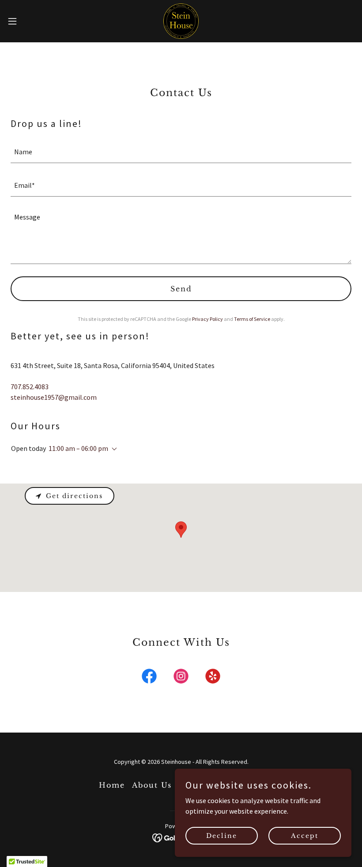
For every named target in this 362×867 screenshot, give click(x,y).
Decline (221, 835)
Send (181, 288)
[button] (30, 21)
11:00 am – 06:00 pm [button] (78, 448)
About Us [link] (152, 785)
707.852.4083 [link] (30, 386)
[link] (181, 21)
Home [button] (112, 785)
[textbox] (181, 151)
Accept (304, 835)
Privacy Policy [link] (207, 319)
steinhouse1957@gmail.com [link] (54, 397)
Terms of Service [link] (252, 319)
